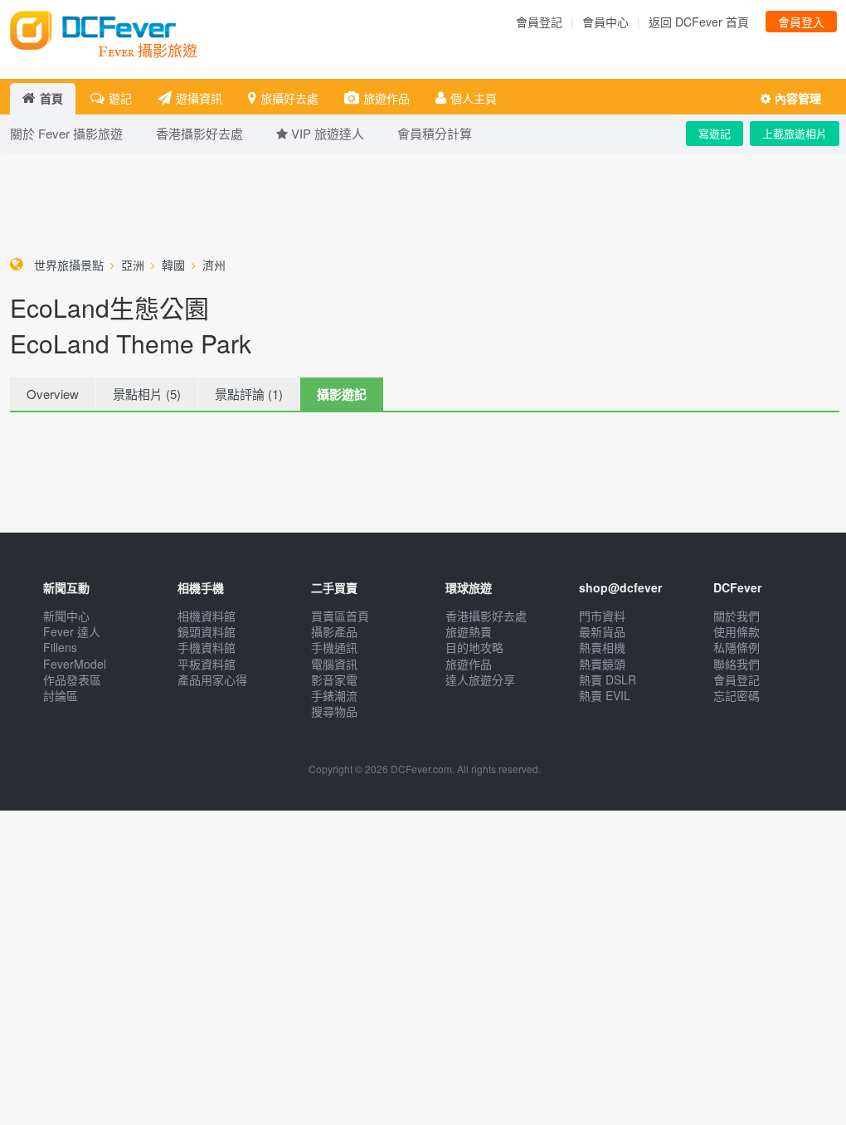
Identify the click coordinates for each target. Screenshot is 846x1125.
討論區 (60, 695)
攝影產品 (334, 631)
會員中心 (605, 21)
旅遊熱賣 (468, 631)
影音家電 (334, 679)
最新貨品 (602, 631)
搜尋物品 (334, 711)
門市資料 (602, 615)
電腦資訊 (334, 663)
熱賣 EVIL (604, 695)
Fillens (60, 647)
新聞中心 (66, 615)
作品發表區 (72, 679)
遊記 (120, 98)
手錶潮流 (334, 695)
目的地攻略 (474, 647)
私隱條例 (736, 647)
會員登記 (539, 21)
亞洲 (132, 264)
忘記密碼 (736, 695)
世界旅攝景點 (69, 264)
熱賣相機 (602, 647)
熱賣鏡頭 (602, 663)
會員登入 (801, 21)
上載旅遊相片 (794, 133)
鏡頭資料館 (206, 631)
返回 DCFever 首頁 (699, 21)
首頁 (51, 98)
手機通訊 (334, 647)
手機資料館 (206, 647)
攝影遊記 (342, 394)
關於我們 (736, 615)
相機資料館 (206, 615)
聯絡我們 (736, 663)
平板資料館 (206, 663)
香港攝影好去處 (486, 615)
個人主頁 (473, 98)
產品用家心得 (212, 679)
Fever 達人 (71, 631)
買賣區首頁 (340, 615)
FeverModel (74, 663)
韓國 (173, 264)
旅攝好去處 (289, 98)
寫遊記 (714, 133)
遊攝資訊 (199, 98)
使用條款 (736, 631)
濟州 (214, 264)
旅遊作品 (386, 98)
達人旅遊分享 (480, 679)
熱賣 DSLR (607, 679)
